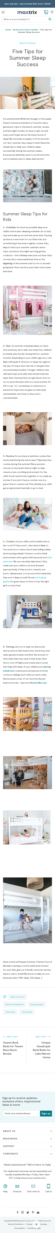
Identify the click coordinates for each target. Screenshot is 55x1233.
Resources (10, 1138)
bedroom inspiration (15, 1004)
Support (9, 1146)
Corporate (10, 1153)
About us (9, 1131)
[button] (3, 12)
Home (8, 29)
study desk (27, 1012)
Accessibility (19, 1228)
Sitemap (43, 1224)
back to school (27, 43)
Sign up (46, 1113)
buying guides (37, 1004)
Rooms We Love (38, 682)
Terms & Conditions (16, 1224)
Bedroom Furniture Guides (25, 29)
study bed (10, 1012)
